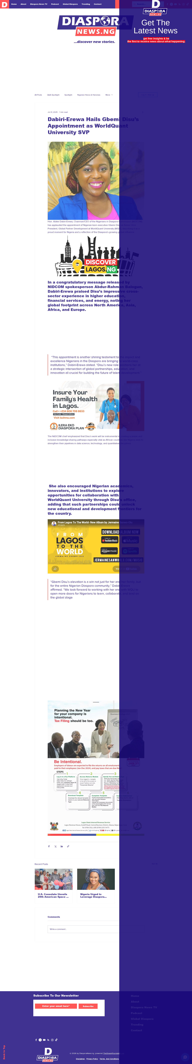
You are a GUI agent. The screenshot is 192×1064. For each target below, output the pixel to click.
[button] (187, 5)
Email (136, 74)
